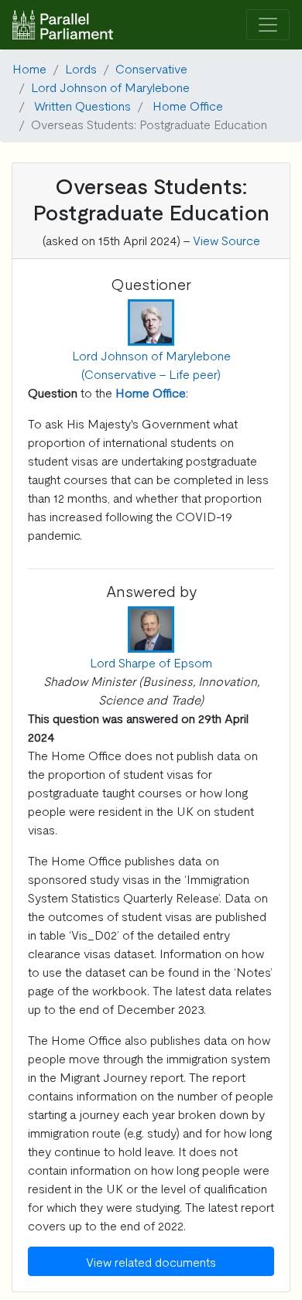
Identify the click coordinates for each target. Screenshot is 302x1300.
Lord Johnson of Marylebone (110, 86)
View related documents (151, 1261)
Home (29, 68)
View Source (226, 239)
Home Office (188, 105)
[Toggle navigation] (268, 25)
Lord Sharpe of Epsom (151, 661)
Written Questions (82, 105)
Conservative (151, 68)
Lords (81, 68)
